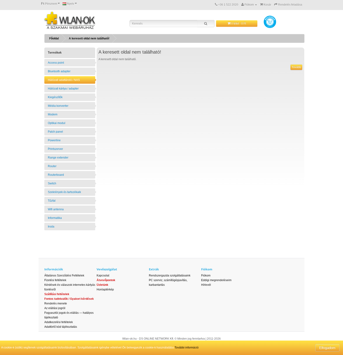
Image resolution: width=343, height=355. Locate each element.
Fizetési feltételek (55, 280)
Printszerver (55, 149)
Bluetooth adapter (59, 71)
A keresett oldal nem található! (89, 38)
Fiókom (205, 275)
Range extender (58, 157)
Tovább (296, 67)
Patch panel (55, 131)
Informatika (55, 218)
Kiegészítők (55, 97)
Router (52, 166)
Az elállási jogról (54, 308)
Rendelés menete (55, 303)
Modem (52, 114)
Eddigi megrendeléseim (216, 280)
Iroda (51, 226)
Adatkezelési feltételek (58, 322)
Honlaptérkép (105, 289)
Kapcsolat (103, 275)
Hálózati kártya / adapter (63, 88)
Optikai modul (56, 123)
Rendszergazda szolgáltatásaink (169, 275)
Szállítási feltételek (56, 294)
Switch (52, 183)
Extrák (154, 269)
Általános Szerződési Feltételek (64, 275)
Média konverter (58, 105)
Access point (56, 62)
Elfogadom (327, 348)
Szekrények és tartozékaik (64, 192)
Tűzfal (52, 200)
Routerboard (56, 174)
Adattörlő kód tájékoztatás (60, 326)
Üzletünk (102, 284)
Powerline (54, 140)
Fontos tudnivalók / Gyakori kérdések (69, 298)
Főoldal (54, 38)
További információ (187, 347)
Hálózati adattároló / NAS (64, 80)
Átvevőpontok (106, 280)
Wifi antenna (56, 209)
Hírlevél (206, 284)
